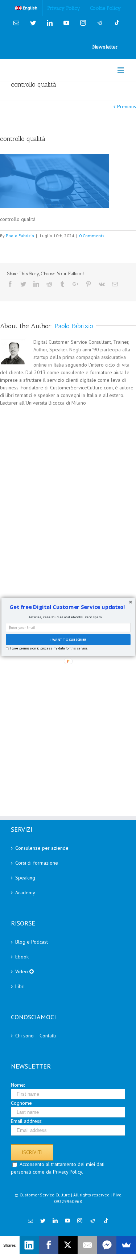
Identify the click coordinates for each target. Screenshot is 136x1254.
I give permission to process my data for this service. (49, 649)
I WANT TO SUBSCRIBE (68, 639)
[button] (67, 607)
